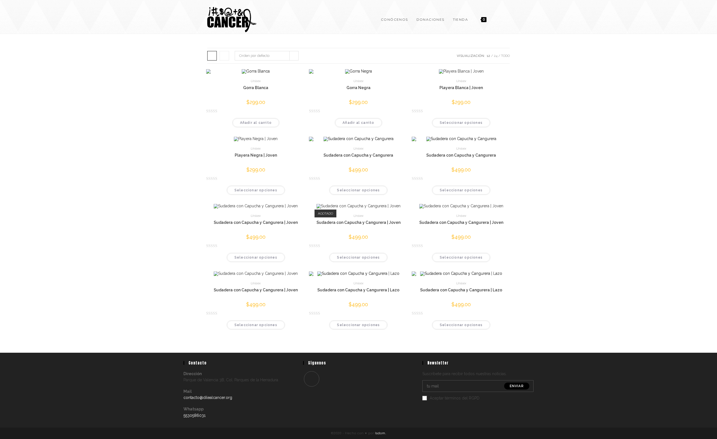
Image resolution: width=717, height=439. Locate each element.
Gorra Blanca (255, 87)
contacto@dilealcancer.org (207, 397)
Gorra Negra (358, 87)
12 (488, 56)
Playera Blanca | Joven (461, 87)
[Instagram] (311, 379)
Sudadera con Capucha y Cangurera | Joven (256, 222)
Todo (505, 56)
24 (495, 56)
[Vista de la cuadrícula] (212, 56)
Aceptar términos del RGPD (454, 398)
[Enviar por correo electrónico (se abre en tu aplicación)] (507, 19)
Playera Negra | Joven (256, 155)
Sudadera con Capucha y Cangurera (358, 155)
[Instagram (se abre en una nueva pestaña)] (497, 19)
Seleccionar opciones (461, 123)
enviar (517, 386)
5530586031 (194, 415)
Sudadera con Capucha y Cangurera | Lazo (358, 290)
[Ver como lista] (224, 56)
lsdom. (380, 433)
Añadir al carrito (256, 123)
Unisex (256, 81)
